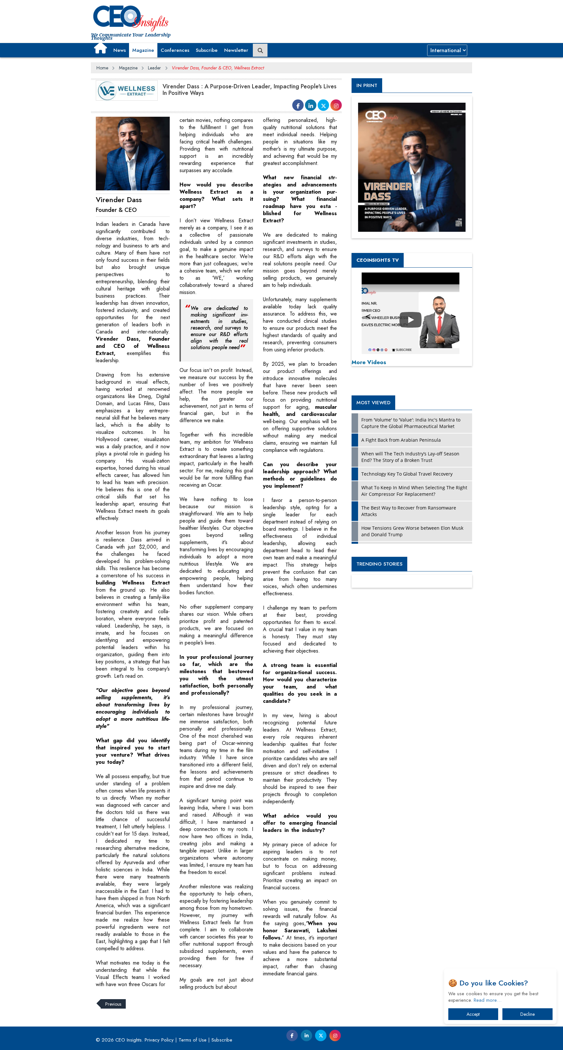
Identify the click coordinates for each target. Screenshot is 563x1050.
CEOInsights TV (377, 260)
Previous (113, 1003)
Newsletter (236, 50)
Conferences (175, 50)
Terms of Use (193, 1039)
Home (102, 68)
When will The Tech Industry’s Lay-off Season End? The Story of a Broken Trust (410, 457)
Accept (473, 1014)
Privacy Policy (159, 1039)
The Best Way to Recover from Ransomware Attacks (408, 511)
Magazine (143, 50)
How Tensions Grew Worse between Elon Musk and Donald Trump (412, 531)
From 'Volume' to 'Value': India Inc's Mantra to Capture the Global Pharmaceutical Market (410, 423)
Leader (154, 68)
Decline (527, 1014)
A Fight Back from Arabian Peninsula (401, 440)
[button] (100, 48)
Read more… (487, 1000)
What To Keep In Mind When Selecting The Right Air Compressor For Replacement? (414, 490)
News (119, 50)
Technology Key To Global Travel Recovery (407, 474)
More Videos (369, 362)
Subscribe (207, 50)
